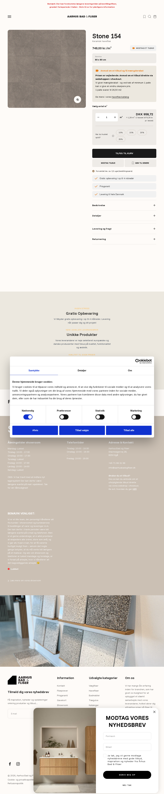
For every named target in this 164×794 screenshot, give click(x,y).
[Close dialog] (154, 711)
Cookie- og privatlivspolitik (21, 779)
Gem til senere (142, 163)
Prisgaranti (62, 695)
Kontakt (61, 685)
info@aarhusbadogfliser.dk (122, 467)
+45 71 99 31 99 (117, 463)
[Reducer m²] (98, 117)
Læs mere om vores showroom (24, 580)
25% (121, 139)
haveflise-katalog (120, 96)
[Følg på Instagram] (18, 764)
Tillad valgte (82, 430)
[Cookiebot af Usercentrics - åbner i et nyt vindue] (138, 361)
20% (142, 132)
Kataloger (94, 705)
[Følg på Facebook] (10, 764)
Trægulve (93, 700)
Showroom (62, 705)
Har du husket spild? (104, 135)
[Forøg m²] (115, 117)
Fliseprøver (62, 690)
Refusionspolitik (15, 783)
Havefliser (94, 690)
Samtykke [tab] (34, 370)
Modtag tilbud (108, 163)
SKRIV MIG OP (127, 775)
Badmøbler (94, 695)
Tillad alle (129, 430)
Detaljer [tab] (82, 370)
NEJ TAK (127, 785)
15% (131, 132)
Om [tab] (130, 370)
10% (121, 132)
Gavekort (61, 700)
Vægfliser (93, 685)
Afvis (35, 430)
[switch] (64, 416)
